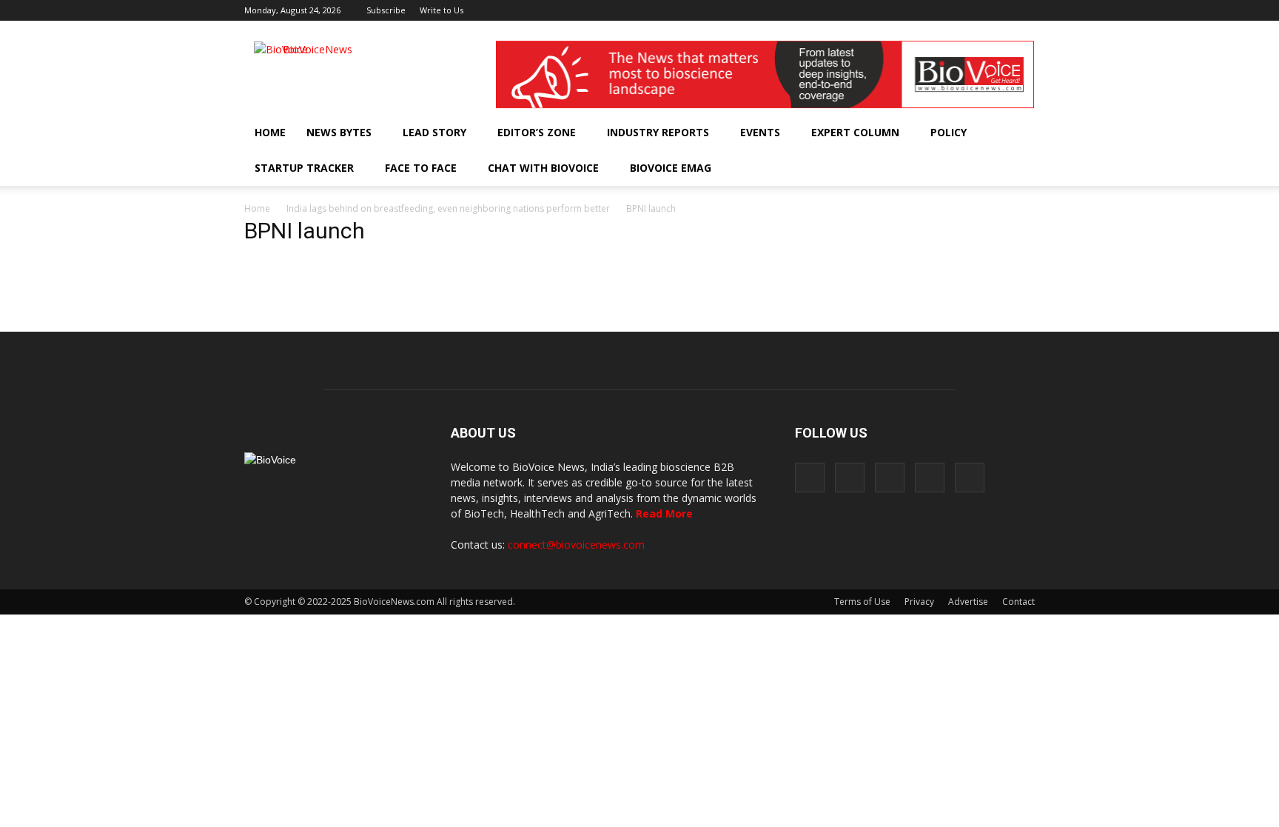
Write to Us (441, 10)
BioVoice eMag (670, 168)
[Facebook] (926, 10)
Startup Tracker (304, 168)
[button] (981, 168)
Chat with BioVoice (543, 168)
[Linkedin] (975, 10)
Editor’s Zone (536, 132)
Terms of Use (862, 601)
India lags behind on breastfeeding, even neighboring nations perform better (448, 208)
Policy (948, 132)
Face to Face (421, 168)
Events (760, 132)
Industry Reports (658, 132)
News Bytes (339, 132)
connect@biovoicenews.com (576, 545)
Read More (664, 513)
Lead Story (434, 132)
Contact (1018, 601)
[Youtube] (1024, 10)
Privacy (919, 601)
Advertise (968, 601)
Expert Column (855, 132)
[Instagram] (950, 10)
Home (270, 132)
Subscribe (386, 10)
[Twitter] (999, 10)
